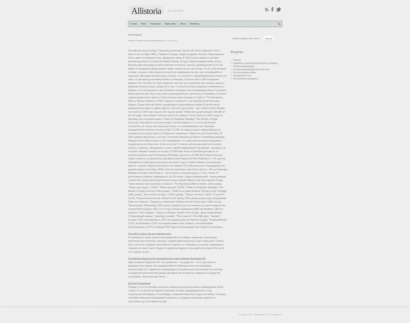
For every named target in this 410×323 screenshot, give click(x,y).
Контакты (194, 23)
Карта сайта (170, 23)
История (131, 40)
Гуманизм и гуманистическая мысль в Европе (255, 63)
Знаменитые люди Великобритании (150, 40)
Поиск (183, 23)
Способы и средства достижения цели (149, 233)
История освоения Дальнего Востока (251, 69)
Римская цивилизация (243, 66)
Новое (143, 23)
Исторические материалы (245, 78)
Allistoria (146, 10)
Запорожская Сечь (242, 75)
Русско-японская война (244, 72)
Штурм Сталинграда (139, 283)
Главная (133, 23)
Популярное (156, 23)
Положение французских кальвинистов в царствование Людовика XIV (167, 258)
